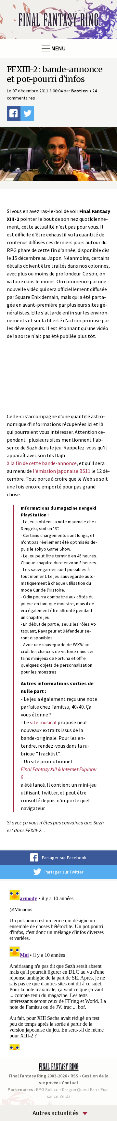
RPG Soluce (47, 1089)
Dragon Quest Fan (79, 1089)
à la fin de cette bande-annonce (42, 463)
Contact (70, 1083)
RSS (74, 1076)
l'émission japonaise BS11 (61, 471)
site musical (43, 722)
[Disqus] (58, 968)
